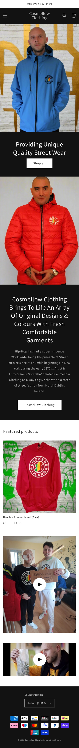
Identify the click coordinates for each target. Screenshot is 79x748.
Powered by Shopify (52, 740)
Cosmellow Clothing (39, 405)
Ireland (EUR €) (37, 703)
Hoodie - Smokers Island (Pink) (21, 517)
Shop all (39, 163)
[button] (5, 15)
